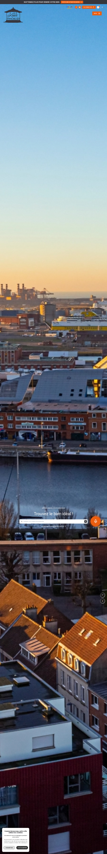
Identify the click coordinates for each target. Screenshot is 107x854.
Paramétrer (9, 847)
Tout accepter (22, 847)
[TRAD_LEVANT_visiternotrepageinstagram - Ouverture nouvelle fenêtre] (79, 7)
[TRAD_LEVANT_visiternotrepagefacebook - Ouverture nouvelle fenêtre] (76, 7)
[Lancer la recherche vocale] (95, 521)
